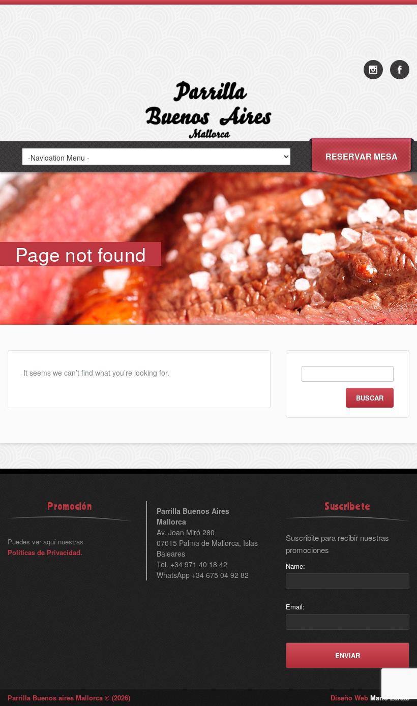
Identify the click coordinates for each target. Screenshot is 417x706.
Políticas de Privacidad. (45, 552)
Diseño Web (370, 697)
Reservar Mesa (361, 156)
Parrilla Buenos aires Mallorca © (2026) (69, 697)
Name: (295, 566)
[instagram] (373, 70)
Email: (295, 606)
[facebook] (399, 70)
